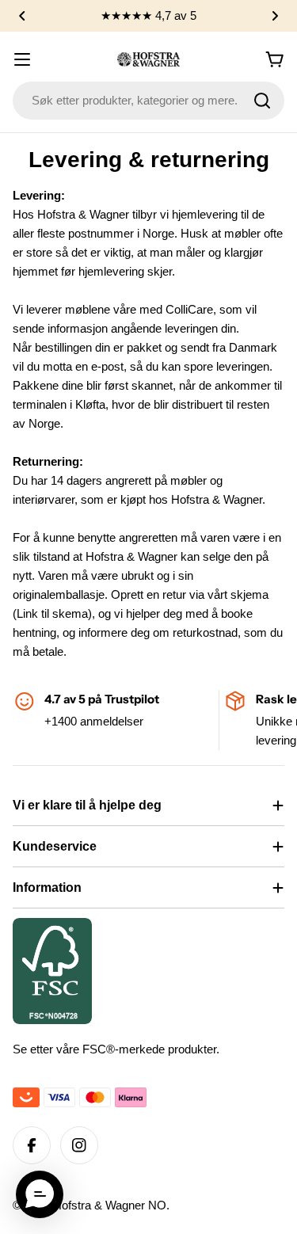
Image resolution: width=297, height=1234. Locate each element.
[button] (22, 15)
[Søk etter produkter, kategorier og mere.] (262, 100)
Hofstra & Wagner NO (109, 1205)
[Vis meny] (22, 59)
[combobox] (148, 101)
